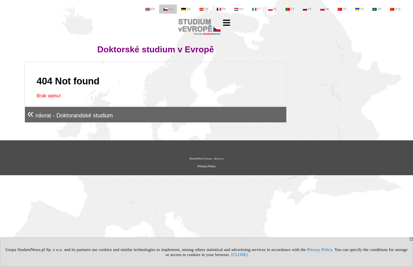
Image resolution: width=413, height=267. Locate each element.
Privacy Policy (319, 249)
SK (327, 9)
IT (258, 9)
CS (170, 9)
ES (206, 9)
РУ (310, 9)
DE (189, 9)
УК (362, 9)
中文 (398, 9)
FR (224, 9)
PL (275, 9)
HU (241, 9)
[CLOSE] (239, 254)
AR (379, 9)
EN (153, 9)
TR (345, 9)
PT (292, 9)
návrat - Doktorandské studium (70, 113)
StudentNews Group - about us (206, 158)
